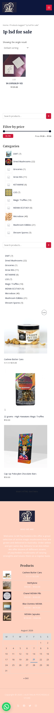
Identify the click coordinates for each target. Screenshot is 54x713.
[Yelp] (18, 706)
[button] (6, 706)
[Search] (48, 116)
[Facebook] (24, 706)
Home (5, 25)
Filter (8, 136)
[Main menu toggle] (49, 7)
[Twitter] (30, 706)
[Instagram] (36, 706)
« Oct (26, 678)
